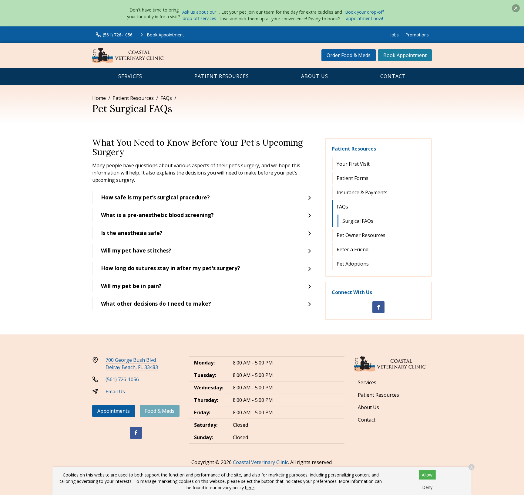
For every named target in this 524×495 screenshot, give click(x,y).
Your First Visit (353, 164)
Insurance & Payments (362, 192)
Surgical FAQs (357, 221)
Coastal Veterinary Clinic (260, 462)
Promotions (417, 35)
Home (99, 98)
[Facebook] (378, 307)
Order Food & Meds (349, 55)
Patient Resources (221, 76)
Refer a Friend (352, 249)
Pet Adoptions (353, 263)
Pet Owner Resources (361, 235)
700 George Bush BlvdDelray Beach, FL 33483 (132, 364)
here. (250, 487)
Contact (393, 76)
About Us (314, 76)
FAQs (166, 98)
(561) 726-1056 (122, 379)
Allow (427, 475)
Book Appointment (405, 55)
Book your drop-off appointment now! (364, 15)
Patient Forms (352, 178)
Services (130, 76)
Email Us (115, 391)
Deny (427, 487)
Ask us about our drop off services (199, 15)
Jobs (394, 35)
